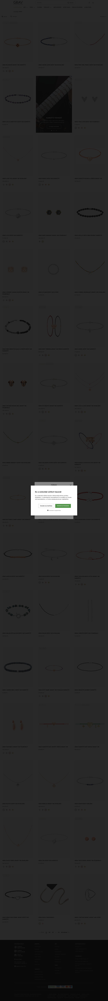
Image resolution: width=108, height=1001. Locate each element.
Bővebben (38, 501)
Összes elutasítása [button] (46, 505)
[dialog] (54, 500)
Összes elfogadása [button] (63, 505)
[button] (54, 510)
